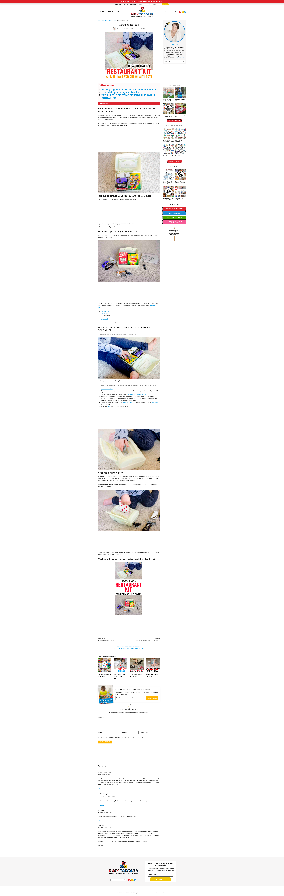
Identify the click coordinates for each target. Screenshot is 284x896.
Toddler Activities (139, 648)
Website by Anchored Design (159, 893)
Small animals (105, 313)
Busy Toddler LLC (127, 893)
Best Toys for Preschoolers (178, 141)
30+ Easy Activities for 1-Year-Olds (168, 199)
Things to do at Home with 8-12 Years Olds (167, 182)
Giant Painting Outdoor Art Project (168, 100)
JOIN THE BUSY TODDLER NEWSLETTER (174, 222)
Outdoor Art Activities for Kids (168, 115)
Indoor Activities (125, 648)
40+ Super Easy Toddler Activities (180, 199)
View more (104, 103)
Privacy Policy (137, 893)
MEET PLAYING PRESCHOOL (174, 208)
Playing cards (104, 319)
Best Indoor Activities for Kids (180, 182)
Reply (99, 788)
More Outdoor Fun (174, 120)
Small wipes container (107, 311)
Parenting (132, 648)
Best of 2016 (117, 648)
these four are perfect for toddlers (137, 394)
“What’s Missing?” (128, 402)
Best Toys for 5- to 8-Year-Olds (168, 156)
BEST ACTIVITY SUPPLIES (174, 217)
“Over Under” (155, 402)
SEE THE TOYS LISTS (174, 161)
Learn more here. (180, 57)
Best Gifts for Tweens (178, 156)
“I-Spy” (109, 406)
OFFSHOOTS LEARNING (174, 213)
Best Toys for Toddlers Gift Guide (168, 141)
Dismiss (161, 1)
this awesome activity (107, 389)
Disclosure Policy (146, 893)
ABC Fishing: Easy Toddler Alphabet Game (119, 676)
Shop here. (155, 1)
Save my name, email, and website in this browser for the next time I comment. (121, 737)
